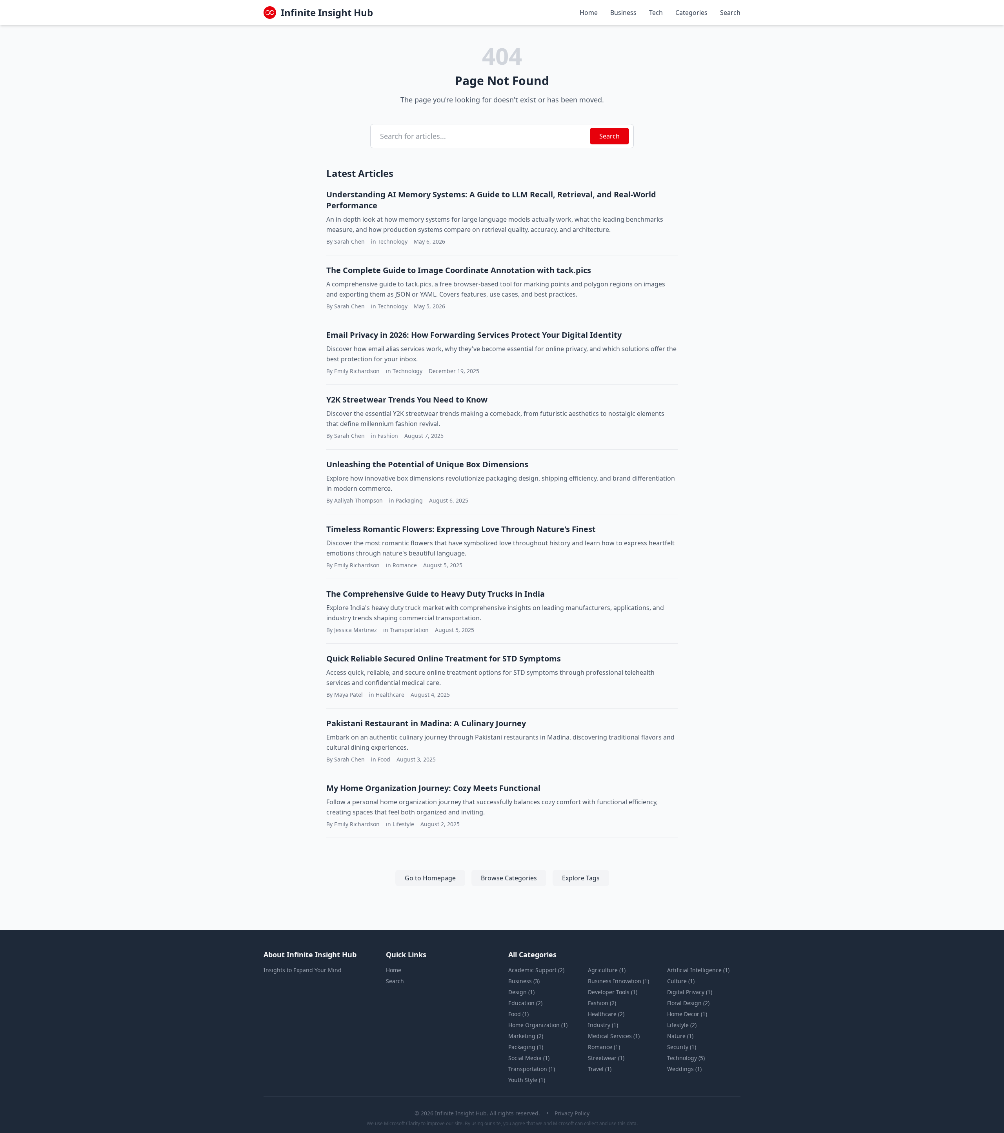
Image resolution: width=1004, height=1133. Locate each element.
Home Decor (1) (687, 1014)
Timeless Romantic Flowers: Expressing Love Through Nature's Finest (461, 529)
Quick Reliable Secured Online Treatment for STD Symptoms (443, 658)
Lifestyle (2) (682, 1025)
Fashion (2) (602, 1003)
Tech (656, 12)
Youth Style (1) (526, 1080)
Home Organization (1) (537, 1025)
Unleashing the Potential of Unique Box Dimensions (427, 464)
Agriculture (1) (607, 970)
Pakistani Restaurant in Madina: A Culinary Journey (426, 723)
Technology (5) (686, 1058)
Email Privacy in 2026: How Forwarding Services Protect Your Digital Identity (474, 335)
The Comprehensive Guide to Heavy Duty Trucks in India (435, 593)
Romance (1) (604, 1047)
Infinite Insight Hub (327, 12)
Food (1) (518, 1014)
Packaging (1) (525, 1047)
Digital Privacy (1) (689, 992)
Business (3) (524, 981)
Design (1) (521, 992)
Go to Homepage (430, 878)
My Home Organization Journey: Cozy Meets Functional (433, 788)
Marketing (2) (525, 1036)
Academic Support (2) (536, 970)
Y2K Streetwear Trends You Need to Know (406, 399)
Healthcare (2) (606, 1014)
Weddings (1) (684, 1069)
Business (623, 12)
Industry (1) (603, 1025)
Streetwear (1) (606, 1058)
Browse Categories (509, 878)
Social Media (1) (528, 1058)
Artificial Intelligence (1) (698, 970)
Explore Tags (581, 878)
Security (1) (681, 1047)
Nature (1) (680, 1036)
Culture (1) (681, 981)
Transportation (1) (531, 1069)
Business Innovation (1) (618, 981)
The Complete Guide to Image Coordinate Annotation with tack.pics (458, 270)
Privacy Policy (572, 1113)
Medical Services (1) (614, 1036)
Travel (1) (599, 1069)
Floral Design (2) (688, 1003)
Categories (691, 12)
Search (730, 12)
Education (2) (525, 1003)
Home (589, 12)
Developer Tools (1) (612, 992)
